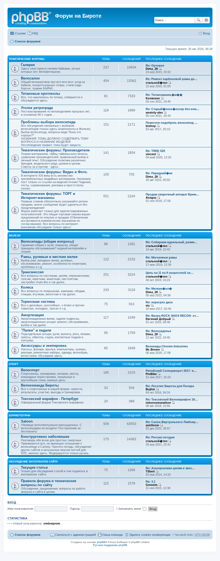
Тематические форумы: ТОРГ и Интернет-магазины (48, 196)
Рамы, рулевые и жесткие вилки (49, 257)
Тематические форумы (27, 58)
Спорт (13, 364)
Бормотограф (19, 415)
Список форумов (28, 41)
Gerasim (151, 484)
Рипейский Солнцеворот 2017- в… (171, 370)
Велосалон (30, 78)
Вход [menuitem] (206, 33)
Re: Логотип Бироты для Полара (170, 386)
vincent (151, 154)
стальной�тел (156, 82)
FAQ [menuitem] (35, 33)
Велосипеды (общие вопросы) (47, 241)
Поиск (199, 20)
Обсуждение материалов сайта (33, 461)
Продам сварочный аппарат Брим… (172, 194)
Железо (15, 235)
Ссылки (20, 33)
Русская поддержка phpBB (110, 545)
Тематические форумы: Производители (55, 150)
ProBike (151, 374)
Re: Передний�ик (159, 173)
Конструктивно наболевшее (45, 437)
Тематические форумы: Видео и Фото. (54, 172)
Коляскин (153, 98)
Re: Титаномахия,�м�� (164, 94)
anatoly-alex (154, 112)
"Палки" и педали (36, 330)
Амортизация (32, 315)
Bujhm (150, 389)
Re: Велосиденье (158, 331)
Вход (12, 502)
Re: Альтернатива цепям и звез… (170, 468)
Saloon (27, 421)
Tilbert (150, 471)
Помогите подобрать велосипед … (171, 122)
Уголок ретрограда (37, 108)
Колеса (27, 287)
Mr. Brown (153, 349)
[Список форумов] (32, 17)
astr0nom (152, 425)
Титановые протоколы (40, 94)
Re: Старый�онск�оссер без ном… (172, 109)
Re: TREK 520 (155, 150)
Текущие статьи (34, 467)
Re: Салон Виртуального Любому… (172, 422)
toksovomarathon (158, 402)
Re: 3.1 (150, 481)
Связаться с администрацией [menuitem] (75, 534)
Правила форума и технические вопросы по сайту (48, 483)
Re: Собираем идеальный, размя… (171, 242)
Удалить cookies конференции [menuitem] (149, 534)
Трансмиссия (32, 272)
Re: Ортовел (155, 65)
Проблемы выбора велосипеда (48, 122)
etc (148, 305)
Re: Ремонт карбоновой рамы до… (171, 79)
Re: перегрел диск (159, 302)
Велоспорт (30, 370)
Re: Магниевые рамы (161, 257)
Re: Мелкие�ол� (159, 288)
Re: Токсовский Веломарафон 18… (172, 399)
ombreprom (51, 523)
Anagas (151, 197)
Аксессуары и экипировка (43, 346)
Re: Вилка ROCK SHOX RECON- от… (172, 315)
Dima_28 (152, 68)
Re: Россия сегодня (160, 437)
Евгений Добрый (158, 318)
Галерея (28, 65)
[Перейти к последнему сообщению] (160, 68)
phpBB (101, 542)
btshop (151, 126)
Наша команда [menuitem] (112, 534)
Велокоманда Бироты (40, 385)
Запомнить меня (130, 508)
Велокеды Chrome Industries (167, 346)
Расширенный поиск (206, 20)
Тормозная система (38, 302)
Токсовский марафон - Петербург (50, 399)
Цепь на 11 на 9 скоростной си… (169, 272)
